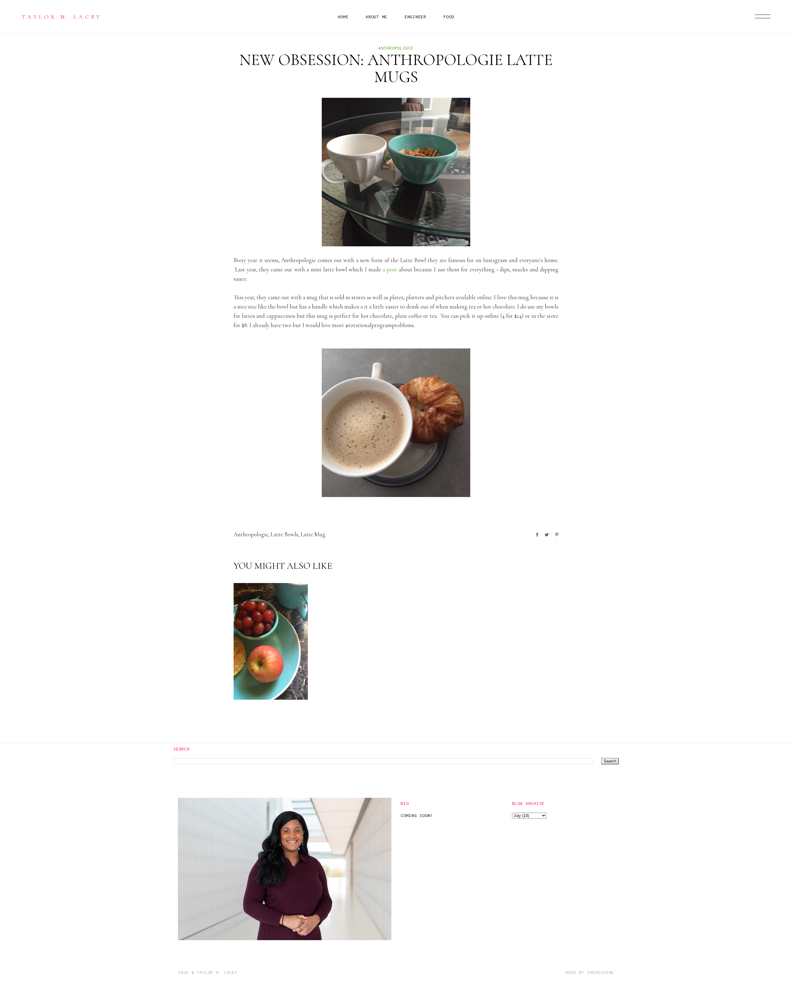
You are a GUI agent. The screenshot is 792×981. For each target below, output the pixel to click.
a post (390, 269)
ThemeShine (600, 972)
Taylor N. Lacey (62, 16)
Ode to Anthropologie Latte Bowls (269, 672)
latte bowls (284, 534)
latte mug (313, 534)
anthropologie (396, 47)
